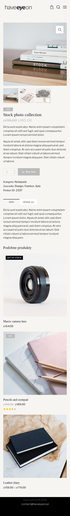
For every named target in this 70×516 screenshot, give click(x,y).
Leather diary (11, 482)
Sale (38, 186)
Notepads (21, 181)
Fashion (29, 186)
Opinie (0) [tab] (28, 202)
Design (19, 186)
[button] (59, 29)
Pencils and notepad (15, 399)
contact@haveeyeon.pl (35, 504)
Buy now (31, 171)
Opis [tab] (11, 202)
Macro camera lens (14, 321)
